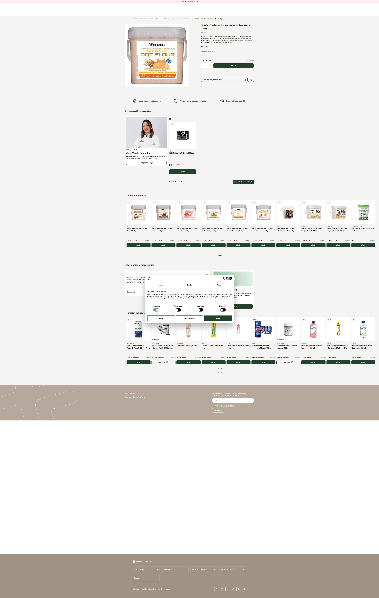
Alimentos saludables (182, 19)
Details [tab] (189, 285)
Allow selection (189, 318)
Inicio (134, 19)
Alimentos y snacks (169, 19)
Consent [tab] (160, 285)
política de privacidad (227, 405)
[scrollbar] (189, 254)
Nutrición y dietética (143, 19)
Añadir (183, 171)
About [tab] (219, 285)
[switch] (178, 310)
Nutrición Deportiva (156, 19)
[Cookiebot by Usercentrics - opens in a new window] (223, 278)
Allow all (218, 318)
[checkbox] (170, 119)
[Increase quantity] (210, 65)
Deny (161, 318)
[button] (175, 569)
